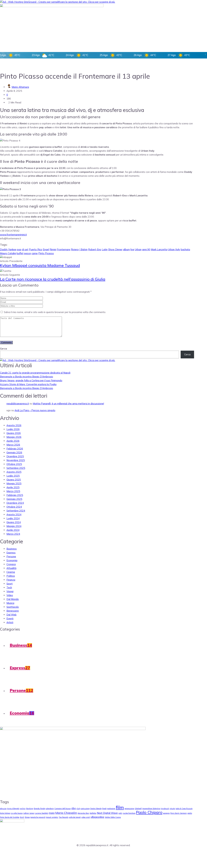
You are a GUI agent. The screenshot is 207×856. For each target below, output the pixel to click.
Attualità (11, 568)
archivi (23, 808)
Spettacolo (12, 606)
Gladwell (138, 808)
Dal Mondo (12, 599)
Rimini (53, 249)
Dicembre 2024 (15, 502)
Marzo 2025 (13, 491)
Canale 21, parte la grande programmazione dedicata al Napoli (35, 372)
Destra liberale (96, 808)
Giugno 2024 (13, 522)
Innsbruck (165, 808)
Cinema (10, 572)
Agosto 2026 (13, 425)
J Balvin (83, 249)
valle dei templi (75, 817)
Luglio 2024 (13, 518)
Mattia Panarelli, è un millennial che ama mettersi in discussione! (68, 403)
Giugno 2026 (13, 433)
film (120, 807)
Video (9, 595)
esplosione (111, 808)
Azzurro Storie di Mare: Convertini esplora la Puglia (28, 384)
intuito (172, 808)
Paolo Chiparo (149, 812)
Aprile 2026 (12, 440)
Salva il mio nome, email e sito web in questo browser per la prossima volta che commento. (55, 312)
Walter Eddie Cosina (113, 817)
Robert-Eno (94, 249)
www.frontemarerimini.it (13, 234)
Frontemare (63, 249)
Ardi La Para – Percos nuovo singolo (35, 410)
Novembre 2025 (15, 460)
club (78, 808)
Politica (10, 575)
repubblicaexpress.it (17, 403)
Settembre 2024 (15, 510)
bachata (185, 249)
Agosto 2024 (13, 514)
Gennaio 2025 (14, 499)
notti (120, 813)
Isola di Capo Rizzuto (184, 808)
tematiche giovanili (37, 817)
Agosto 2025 (13, 471)
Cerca (3, 348)
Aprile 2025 (12, 487)
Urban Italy (174, 249)
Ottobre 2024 (14, 506)
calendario (50, 808)
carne (35, 253)
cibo (73, 808)
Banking (29, 808)
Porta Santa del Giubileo (9, 817)
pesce (27, 253)
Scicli (22, 817)
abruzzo (3, 808)
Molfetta (93, 813)
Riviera (75, 249)
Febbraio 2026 (14, 448)
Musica (10, 603)
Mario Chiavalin (66, 812)
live (132, 249)
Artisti (9, 622)
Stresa (27, 817)
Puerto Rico (35, 249)
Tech (9, 587)
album (126, 249)
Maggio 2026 (13, 436)
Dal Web (11, 614)
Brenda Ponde (39, 808)
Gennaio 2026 (14, 452)
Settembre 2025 (15, 468)
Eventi (9, 618)
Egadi (104, 808)
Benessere (12, 610)
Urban (138, 249)
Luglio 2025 (13, 475)
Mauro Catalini (8, 253)
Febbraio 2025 (14, 495)
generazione (129, 808)
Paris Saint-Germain (178, 813)
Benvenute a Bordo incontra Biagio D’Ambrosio (26, 376)
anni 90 (146, 249)
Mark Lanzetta (159, 249)
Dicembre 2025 (15, 456)
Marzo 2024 (13, 533)
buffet (20, 253)
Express (11, 552)
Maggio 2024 (13, 526)
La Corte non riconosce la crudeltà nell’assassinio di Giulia (52, 279)
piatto (189, 813)
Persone (11, 556)
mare (52, 812)
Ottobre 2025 (14, 464)
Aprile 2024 (12, 530)
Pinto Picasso (46, 253)
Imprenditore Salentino (151, 808)
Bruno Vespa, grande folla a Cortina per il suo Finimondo (31, 380)
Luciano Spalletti (41, 813)
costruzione (85, 808)
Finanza (10, 579)
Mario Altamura (20, 87)
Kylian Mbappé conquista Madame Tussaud (40, 265)
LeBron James (28, 813)
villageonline (97, 817)
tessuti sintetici (52, 817)
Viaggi (9, 591)
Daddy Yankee (8, 249)
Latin (105, 249)
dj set (25, 249)
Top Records (63, 817)
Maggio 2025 (13, 483)
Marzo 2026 (13, 444)
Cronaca (11, 564)
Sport (9, 583)
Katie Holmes (5, 813)
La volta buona (17, 813)
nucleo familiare (129, 813)
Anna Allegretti (13, 808)
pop (19, 249)
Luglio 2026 (13, 429)
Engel (46, 249)
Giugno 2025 (13, 479)
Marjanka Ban (83, 813)
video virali (85, 817)
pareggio (166, 813)
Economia (11, 560)
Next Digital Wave (107, 812)
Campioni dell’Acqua (62, 808)
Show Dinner (115, 249)
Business (11, 548)
